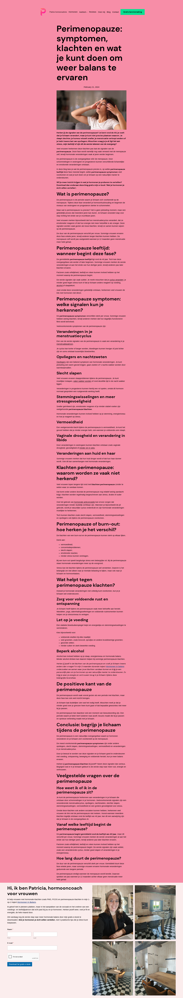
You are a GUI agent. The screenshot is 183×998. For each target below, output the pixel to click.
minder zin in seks (87, 448)
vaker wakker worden (82, 381)
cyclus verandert (116, 280)
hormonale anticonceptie (84, 502)
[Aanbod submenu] (86, 12)
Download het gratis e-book (19, 964)
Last (34, 938)
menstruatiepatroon (65, 344)
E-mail (10, 943)
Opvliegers (61, 362)
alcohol (60, 285)
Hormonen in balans (115, 666)
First (8, 938)
